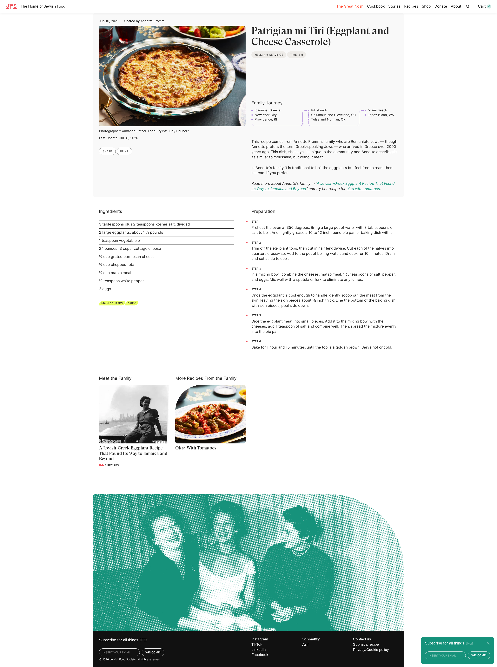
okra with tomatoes (363, 188)
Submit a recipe (366, 644)
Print (124, 151)
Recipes (411, 6)
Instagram (259, 639)
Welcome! (153, 652)
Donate (440, 6)
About (456, 6)
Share (107, 151)
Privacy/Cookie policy (371, 650)
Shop (426, 6)
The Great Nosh (349, 6)
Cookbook (376, 6)
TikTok (256, 644)
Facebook (259, 655)
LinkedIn (258, 650)
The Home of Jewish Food (43, 6)
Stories (394, 6)
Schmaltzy (311, 639)
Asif (305, 644)
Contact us (362, 639)
